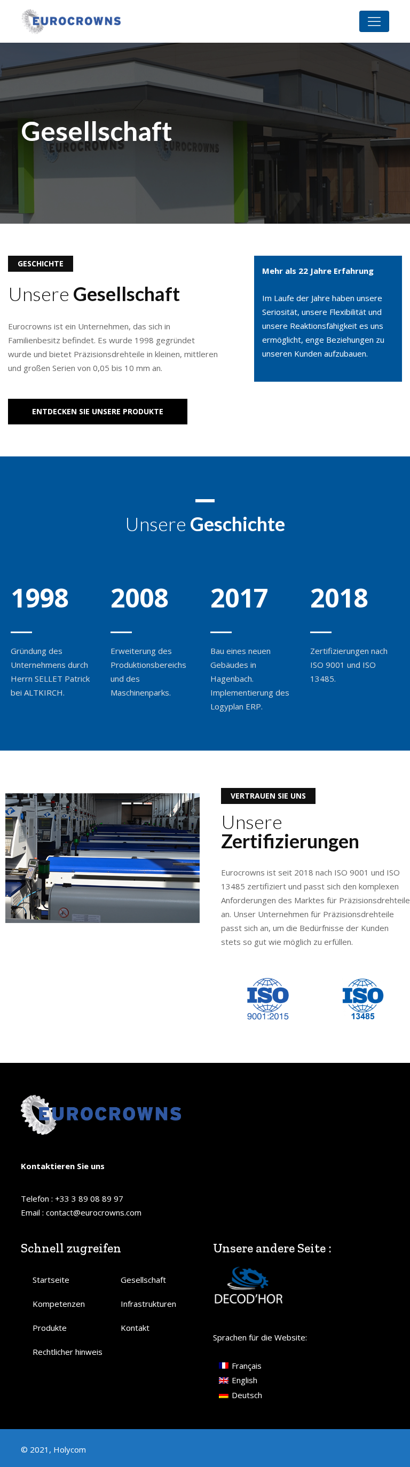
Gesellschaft (143, 1279)
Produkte (50, 1327)
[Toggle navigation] (374, 21)
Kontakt (135, 1327)
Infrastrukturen (148, 1303)
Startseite (51, 1279)
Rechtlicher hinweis (67, 1351)
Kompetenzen (59, 1303)
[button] (97, 411)
